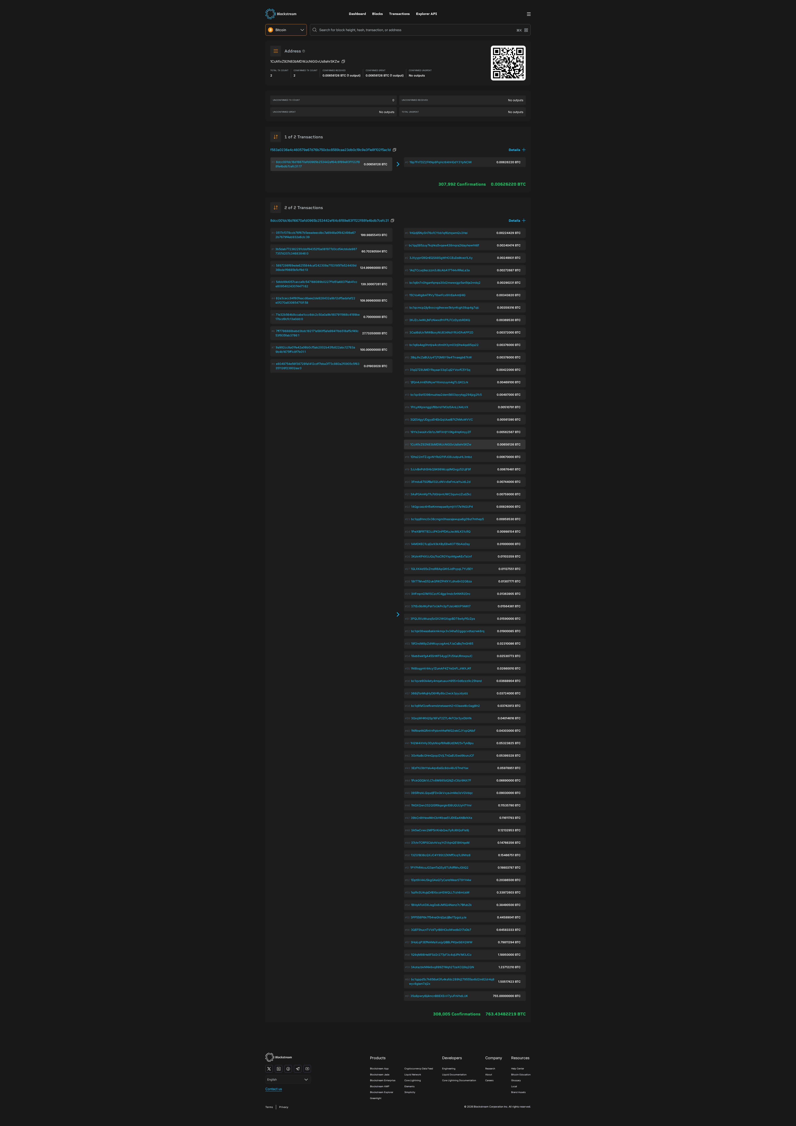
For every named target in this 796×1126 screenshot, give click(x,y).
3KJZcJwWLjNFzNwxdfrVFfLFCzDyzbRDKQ (439, 320)
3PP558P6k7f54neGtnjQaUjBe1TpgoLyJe (438, 917)
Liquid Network (412, 1074)
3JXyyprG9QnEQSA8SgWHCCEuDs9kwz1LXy (441, 257)
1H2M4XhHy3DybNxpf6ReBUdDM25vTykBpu (441, 743)
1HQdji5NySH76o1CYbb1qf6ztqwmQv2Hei (438, 233)
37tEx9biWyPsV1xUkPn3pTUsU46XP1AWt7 (441, 606)
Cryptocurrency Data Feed (418, 1068)
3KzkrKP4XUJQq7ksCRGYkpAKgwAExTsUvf (441, 556)
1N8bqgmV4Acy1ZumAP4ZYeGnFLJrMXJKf (441, 668)
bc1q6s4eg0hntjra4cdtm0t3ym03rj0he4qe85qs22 (444, 345)
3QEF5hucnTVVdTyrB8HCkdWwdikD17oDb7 (441, 929)
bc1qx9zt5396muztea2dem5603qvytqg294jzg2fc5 (446, 394)
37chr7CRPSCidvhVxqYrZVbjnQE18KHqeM (440, 842)
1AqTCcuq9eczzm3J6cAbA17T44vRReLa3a (439, 270)
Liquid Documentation (454, 1074)
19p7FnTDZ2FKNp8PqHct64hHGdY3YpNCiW (440, 162)
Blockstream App (379, 1068)
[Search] (315, 30)
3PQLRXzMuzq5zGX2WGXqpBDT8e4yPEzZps (442, 618)
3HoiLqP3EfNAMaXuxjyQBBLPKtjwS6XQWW (441, 942)
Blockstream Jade (379, 1074)
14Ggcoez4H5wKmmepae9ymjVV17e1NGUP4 (442, 506)
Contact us (273, 1089)
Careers (489, 1080)
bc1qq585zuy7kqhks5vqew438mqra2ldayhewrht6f (444, 245)
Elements (409, 1086)
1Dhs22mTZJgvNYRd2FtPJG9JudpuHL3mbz (441, 457)
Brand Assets (518, 1092)
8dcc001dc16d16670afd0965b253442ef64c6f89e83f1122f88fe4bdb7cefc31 (329, 220)
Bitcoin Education (521, 1074)
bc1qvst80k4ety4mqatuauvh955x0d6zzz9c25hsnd (446, 681)
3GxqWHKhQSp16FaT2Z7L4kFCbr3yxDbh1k (441, 718)
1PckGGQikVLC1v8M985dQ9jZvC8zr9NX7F (441, 780)
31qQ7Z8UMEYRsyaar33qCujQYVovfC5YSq (440, 369)
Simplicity (409, 1092)
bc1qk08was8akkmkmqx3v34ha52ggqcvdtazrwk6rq (447, 631)
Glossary (516, 1080)
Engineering (448, 1068)
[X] (269, 1068)
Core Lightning (412, 1080)
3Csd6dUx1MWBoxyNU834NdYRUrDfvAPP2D (441, 332)
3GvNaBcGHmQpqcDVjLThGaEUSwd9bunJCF (442, 755)
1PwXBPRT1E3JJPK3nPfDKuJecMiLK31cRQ (441, 531)
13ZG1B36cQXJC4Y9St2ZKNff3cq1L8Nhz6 (441, 855)
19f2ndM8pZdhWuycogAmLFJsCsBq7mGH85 (442, 643)
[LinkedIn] (278, 1068)
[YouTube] (307, 1068)
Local (514, 1086)
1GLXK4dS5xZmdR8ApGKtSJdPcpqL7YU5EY (442, 569)
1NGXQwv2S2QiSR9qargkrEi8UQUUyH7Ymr (441, 805)
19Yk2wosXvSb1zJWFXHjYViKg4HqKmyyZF (440, 432)
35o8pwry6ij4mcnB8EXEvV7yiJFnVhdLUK (439, 996)
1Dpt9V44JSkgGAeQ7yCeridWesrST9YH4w (441, 880)
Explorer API (426, 14)
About (488, 1074)
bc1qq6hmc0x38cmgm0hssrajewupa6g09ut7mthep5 (447, 519)
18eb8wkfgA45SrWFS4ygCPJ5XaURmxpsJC (441, 656)
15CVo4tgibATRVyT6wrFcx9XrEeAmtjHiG (437, 295)
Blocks (377, 14)
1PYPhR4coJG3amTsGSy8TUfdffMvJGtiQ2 (439, 867)
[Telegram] (297, 1068)
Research (490, 1068)
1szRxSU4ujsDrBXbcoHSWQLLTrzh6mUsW (440, 892)
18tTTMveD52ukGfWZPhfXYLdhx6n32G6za (441, 581)
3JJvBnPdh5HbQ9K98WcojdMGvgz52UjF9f (440, 469)
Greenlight (375, 1098)
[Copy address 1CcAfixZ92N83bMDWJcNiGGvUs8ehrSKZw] (343, 61)
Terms (269, 1107)
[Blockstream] (278, 1057)
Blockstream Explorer (381, 1092)
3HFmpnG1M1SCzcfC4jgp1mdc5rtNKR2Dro (440, 593)
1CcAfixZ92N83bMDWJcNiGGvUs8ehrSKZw (440, 444)
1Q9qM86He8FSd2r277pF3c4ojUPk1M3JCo (441, 954)
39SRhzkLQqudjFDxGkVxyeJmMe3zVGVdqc (442, 793)
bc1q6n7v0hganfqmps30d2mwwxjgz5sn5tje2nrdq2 (445, 282)
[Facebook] (288, 1068)
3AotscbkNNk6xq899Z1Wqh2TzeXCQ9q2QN (442, 967)
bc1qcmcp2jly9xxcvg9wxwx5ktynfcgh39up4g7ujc (444, 307)
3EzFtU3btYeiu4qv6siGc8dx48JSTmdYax (439, 768)
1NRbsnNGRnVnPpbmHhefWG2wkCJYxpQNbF (443, 730)
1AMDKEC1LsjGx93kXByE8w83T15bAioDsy (440, 544)
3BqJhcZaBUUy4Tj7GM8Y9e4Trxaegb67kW (441, 357)
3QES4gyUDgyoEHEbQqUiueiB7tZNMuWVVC (441, 419)
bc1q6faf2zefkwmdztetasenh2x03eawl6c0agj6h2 (445, 705)
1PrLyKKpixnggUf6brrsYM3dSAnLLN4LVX (439, 407)
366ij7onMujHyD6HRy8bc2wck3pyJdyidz (439, 693)
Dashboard (357, 14)
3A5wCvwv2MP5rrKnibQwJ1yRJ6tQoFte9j (440, 830)
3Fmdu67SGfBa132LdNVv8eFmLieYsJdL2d (441, 481)
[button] (517, 150)
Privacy (283, 1107)
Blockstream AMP (379, 1086)
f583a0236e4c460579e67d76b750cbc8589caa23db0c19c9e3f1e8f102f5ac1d (330, 150)
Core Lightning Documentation (459, 1080)
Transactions (399, 14)
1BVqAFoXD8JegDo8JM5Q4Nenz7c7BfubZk (441, 905)
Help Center (517, 1068)
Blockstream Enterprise (382, 1080)
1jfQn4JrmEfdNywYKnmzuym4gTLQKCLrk (439, 382)
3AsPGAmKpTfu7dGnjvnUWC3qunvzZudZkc (440, 494)
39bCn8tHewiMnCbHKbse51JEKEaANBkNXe (441, 817)
